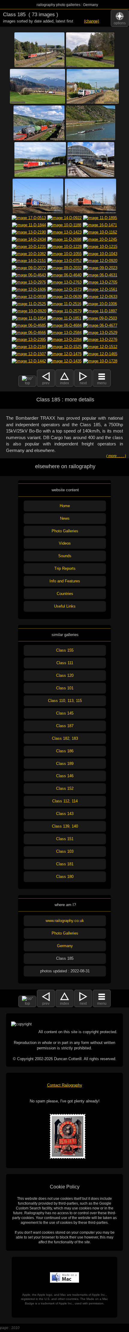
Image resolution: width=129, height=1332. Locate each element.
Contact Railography (64, 1085)
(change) (91, 21)
